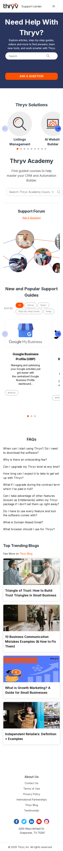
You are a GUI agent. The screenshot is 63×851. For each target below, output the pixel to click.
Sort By (8, 308)
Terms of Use (31, 788)
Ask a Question (31, 76)
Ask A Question (31, 217)
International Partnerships (31, 799)
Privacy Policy (31, 794)
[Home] (11, 6)
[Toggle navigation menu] (53, 6)
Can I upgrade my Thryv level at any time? (31, 466)
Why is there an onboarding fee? (25, 459)
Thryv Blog (25, 553)
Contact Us (31, 783)
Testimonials (31, 810)
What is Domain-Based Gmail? (23, 522)
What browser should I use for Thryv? (29, 529)
